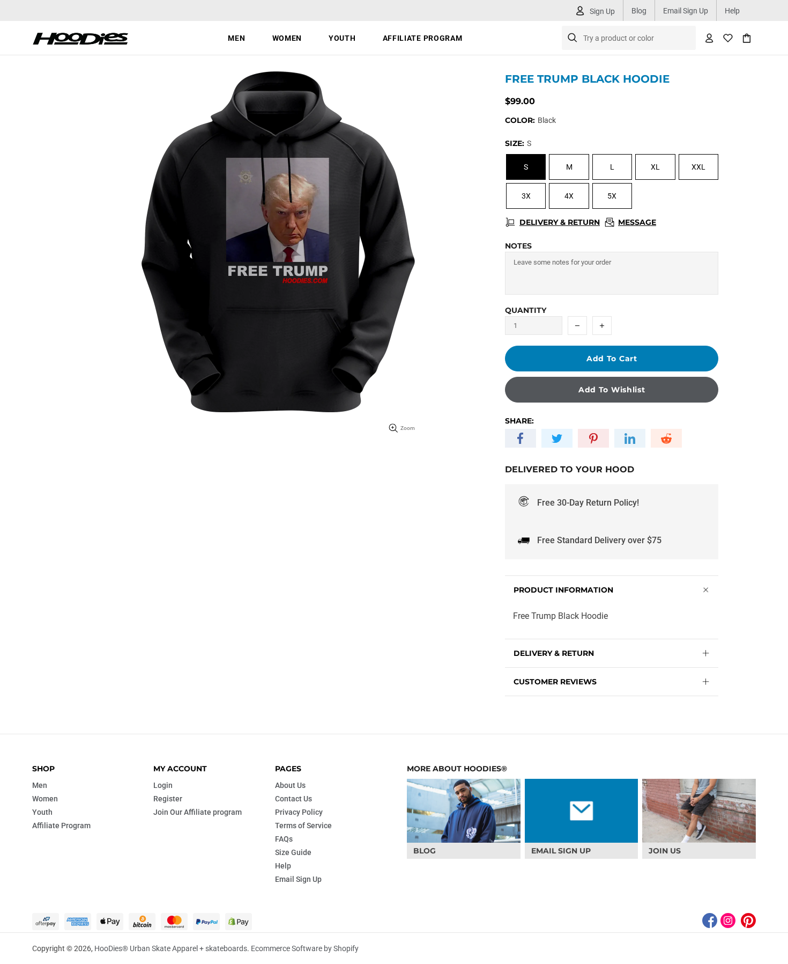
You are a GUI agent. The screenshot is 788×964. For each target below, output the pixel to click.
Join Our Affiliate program (197, 812)
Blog (638, 10)
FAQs (284, 839)
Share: (519, 421)
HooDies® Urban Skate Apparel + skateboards (80, 38)
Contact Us (293, 798)
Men (39, 785)
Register (167, 798)
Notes (518, 246)
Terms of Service (303, 825)
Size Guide (293, 852)
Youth (42, 812)
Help (732, 10)
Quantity (525, 310)
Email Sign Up (685, 10)
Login (163, 785)
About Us (290, 785)
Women (45, 798)
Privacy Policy (299, 812)
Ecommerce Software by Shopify (305, 948)
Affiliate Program (61, 825)
